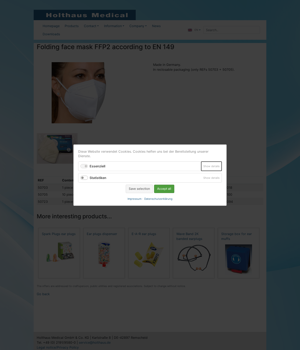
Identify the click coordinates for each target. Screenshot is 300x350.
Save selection (139, 189)
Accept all (164, 189)
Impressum (134, 198)
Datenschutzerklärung (158, 198)
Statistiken (98, 178)
